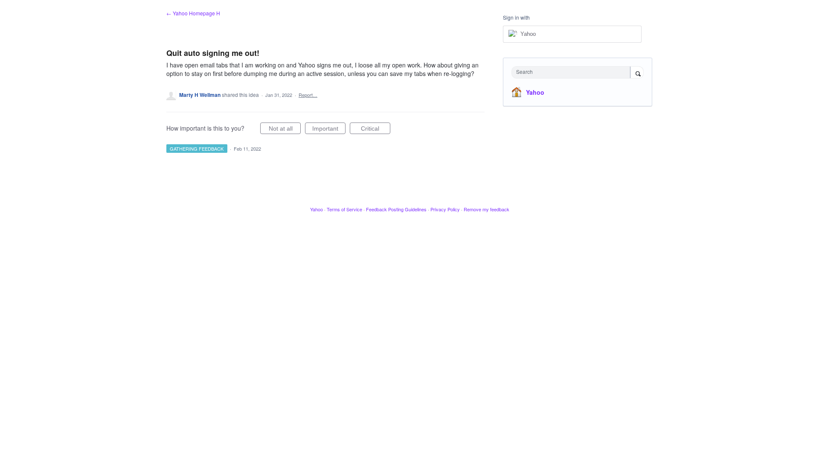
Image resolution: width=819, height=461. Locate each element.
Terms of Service (344, 209)
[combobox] (573, 72)
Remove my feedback (486, 209)
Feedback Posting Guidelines (396, 209)
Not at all (285, 129)
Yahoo (535, 92)
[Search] (637, 73)
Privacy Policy (445, 209)
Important (329, 129)
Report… (308, 94)
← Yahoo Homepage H (193, 13)
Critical (375, 129)
